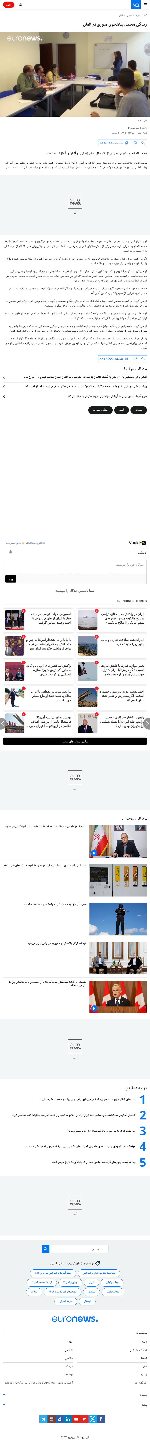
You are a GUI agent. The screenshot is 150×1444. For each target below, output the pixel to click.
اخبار (138, 15)
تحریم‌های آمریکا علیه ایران (63, 1292)
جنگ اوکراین (112, 1282)
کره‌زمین (69, 1350)
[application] (75, 74)
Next (144, 1358)
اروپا (144, 1342)
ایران (91, 1282)
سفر (145, 1366)
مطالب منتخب (134, 819)
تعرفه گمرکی (65, 1301)
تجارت (34, 1292)
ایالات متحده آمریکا (41, 1282)
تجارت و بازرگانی (138, 1350)
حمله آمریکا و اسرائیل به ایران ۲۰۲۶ (53, 1273)
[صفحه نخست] (146, 15)
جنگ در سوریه (100, 410)
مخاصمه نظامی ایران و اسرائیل (99, 1273)
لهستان (87, 1301)
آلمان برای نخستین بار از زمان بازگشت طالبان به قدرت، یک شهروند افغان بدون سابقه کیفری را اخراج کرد (85, 377)
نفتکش (91, 1292)
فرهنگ (69, 1366)
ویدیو (144, 1374)
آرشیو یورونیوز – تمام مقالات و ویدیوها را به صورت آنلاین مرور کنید (39, 1383)
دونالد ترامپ (112, 1292)
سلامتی (69, 1358)
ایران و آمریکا (70, 1282)
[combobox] (75, 1249)
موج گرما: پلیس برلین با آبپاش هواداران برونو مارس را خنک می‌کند (107, 396)
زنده (8, 4)
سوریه (138, 410)
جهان (129, 15)
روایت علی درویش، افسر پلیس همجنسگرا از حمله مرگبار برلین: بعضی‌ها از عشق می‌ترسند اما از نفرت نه (86, 387)
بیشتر (144, 1405)
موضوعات (141, 1333)
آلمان (121, 15)
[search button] (45, 1249)
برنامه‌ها (69, 1374)
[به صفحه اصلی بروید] (136, 4)
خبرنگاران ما (141, 1383)
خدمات (143, 1395)
